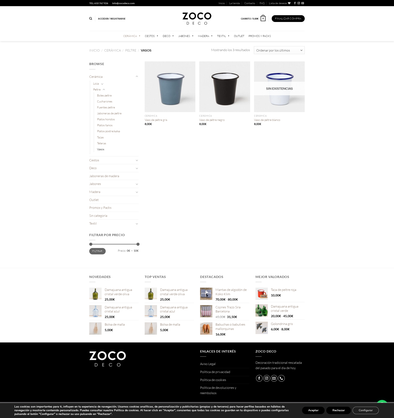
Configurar (366, 410)
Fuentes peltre (106, 107)
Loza (96, 83)
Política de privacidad (215, 372)
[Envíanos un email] (302, 3)
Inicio (222, 3)
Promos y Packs (260, 36)
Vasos (100, 149)
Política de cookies (213, 380)
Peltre (130, 50)
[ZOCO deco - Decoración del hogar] (197, 18)
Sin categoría (98, 216)
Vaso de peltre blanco (267, 120)
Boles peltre (104, 95)
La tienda (234, 3)
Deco (166, 36)
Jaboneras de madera (104, 176)
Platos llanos (104, 125)
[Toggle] (137, 76)
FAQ (262, 3)
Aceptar (313, 410)
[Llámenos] (281, 378)
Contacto (249, 3)
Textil (221, 36)
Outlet (239, 36)
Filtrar (97, 251)
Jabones (184, 36)
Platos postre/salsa (108, 131)
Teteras (101, 143)
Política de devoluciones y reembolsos (218, 390)
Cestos (150, 36)
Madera (203, 36)
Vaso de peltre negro (212, 120)
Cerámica (130, 36)
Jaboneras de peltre (109, 113)
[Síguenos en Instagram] (299, 3)
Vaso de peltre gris (156, 120)
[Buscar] (90, 18)
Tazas (100, 137)
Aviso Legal (208, 364)
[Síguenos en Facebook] (295, 3)
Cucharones (104, 101)
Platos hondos (106, 119)
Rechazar (338, 410)
